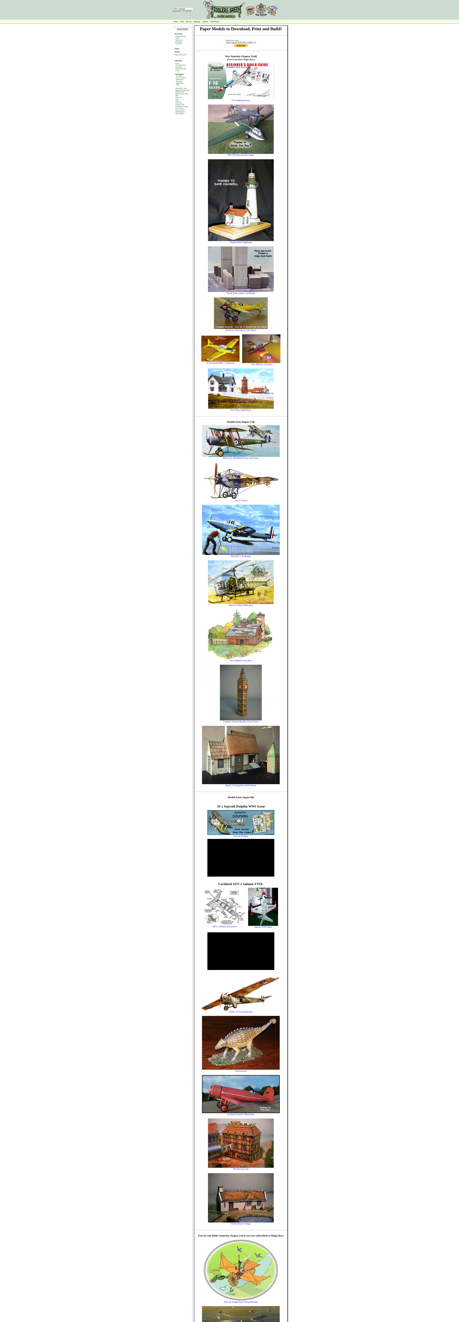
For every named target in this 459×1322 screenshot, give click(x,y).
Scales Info (178, 97)
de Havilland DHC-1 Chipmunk (220, 363)
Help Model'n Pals (180, 69)
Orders (177, 38)
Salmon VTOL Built (263, 927)
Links (177, 99)
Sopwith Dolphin (240, 836)
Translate (188, 11)
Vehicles (205, 21)
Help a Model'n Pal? (180, 55)
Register (177, 51)
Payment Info (179, 40)
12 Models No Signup (181, 106)
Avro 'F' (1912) (240, 500)
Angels (177, 70)
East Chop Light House (241, 410)
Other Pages (178, 60)
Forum (177, 63)
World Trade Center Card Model (241, 293)
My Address (178, 42)
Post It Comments (181, 78)
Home (176, 21)
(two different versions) (261, 364)
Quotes (177, 101)
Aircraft (188, 21)
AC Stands (179, 81)
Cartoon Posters (179, 110)
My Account (178, 34)
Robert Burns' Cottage (241, 1224)
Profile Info (178, 43)
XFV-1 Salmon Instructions (225, 926)
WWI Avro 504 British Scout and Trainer (241, 458)
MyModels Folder (180, 36)
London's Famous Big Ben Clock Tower (240, 721)
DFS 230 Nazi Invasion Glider (241, 155)
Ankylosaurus (241, 1071)
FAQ (181, 21)
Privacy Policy (179, 108)
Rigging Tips (179, 83)
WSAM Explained (180, 65)
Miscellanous (214, 21)
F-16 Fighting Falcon (241, 100)
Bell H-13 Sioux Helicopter (241, 605)
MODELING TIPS (180, 88)
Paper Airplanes (179, 113)
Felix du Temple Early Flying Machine (241, 1302)
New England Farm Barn (241, 660)
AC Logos (179, 76)
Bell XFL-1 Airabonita (241, 556)
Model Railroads (180, 112)
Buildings (197, 21)
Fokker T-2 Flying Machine (241, 1012)
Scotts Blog (178, 67)
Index (177, 95)
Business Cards (179, 104)
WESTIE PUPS (179, 92)
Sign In (177, 48)
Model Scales (180, 79)
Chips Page (178, 103)
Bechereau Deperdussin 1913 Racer (240, 330)
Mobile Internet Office (181, 94)
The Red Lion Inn (241, 1169)
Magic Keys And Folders (182, 90)
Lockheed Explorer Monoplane (240, 1114)
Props (177, 85)
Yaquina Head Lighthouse (241, 242)
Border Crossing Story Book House (240, 785)
